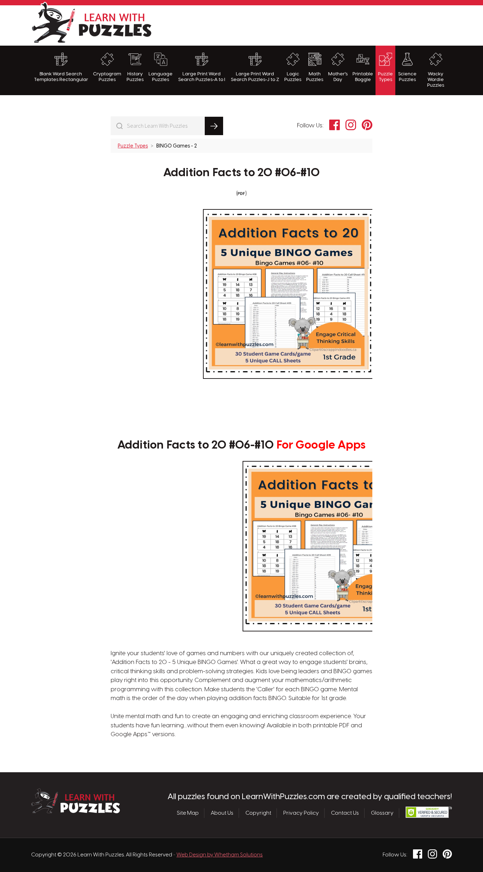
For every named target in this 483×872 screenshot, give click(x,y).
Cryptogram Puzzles (107, 76)
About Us (222, 813)
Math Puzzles (314, 76)
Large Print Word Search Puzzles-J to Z (255, 76)
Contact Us (345, 813)
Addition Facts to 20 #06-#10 (241, 173)
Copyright (258, 813)
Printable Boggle (363, 76)
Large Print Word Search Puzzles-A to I (201, 76)
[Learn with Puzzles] (75, 811)
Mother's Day (338, 76)
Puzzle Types (385, 76)
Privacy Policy (301, 813)
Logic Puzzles (292, 76)
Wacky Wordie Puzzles (435, 79)
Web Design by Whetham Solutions (219, 855)
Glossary (382, 813)
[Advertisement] (323, 24)
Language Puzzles (161, 76)
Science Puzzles (407, 76)
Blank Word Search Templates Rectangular (61, 76)
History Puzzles (135, 76)
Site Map (188, 813)
